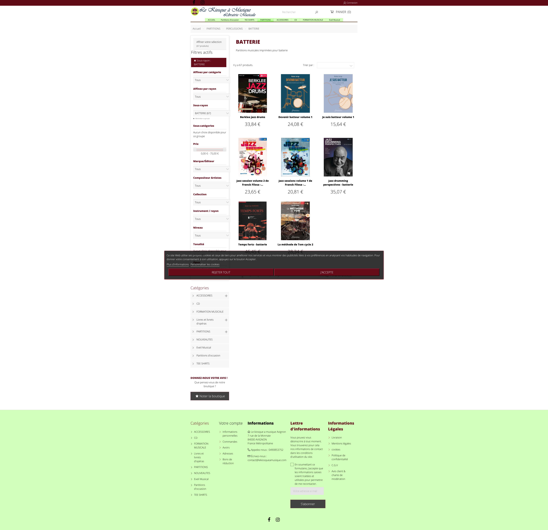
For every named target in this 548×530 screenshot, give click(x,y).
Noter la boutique (210, 396)
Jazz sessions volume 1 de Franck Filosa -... (295, 182)
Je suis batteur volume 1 (338, 117)
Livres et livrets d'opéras (205, 321)
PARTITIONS (203, 331)
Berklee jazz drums (252, 117)
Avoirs (226, 447)
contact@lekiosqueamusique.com (267, 460)
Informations (261, 423)
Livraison (337, 437)
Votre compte (231, 423)
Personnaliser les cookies (205, 264)
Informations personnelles (230, 433)
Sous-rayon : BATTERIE (202, 62)
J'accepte (327, 272)
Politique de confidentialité (340, 457)
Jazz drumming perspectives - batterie (338, 182)
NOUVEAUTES (205, 339)
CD (198, 303)
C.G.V (335, 465)
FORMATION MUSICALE (210, 311)
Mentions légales (341, 443)
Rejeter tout (221, 272)
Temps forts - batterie (252, 244)
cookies (336, 449)
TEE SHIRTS (203, 363)
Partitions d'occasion (208, 355)
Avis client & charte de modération (338, 475)
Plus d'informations (178, 264)
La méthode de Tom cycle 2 (295, 244)
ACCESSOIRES (204, 295)
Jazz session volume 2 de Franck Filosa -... (252, 182)
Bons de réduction (228, 461)
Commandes (230, 441)
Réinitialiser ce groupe (202, 118)
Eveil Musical (204, 347)
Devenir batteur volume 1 (295, 117)
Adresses (228, 453)
